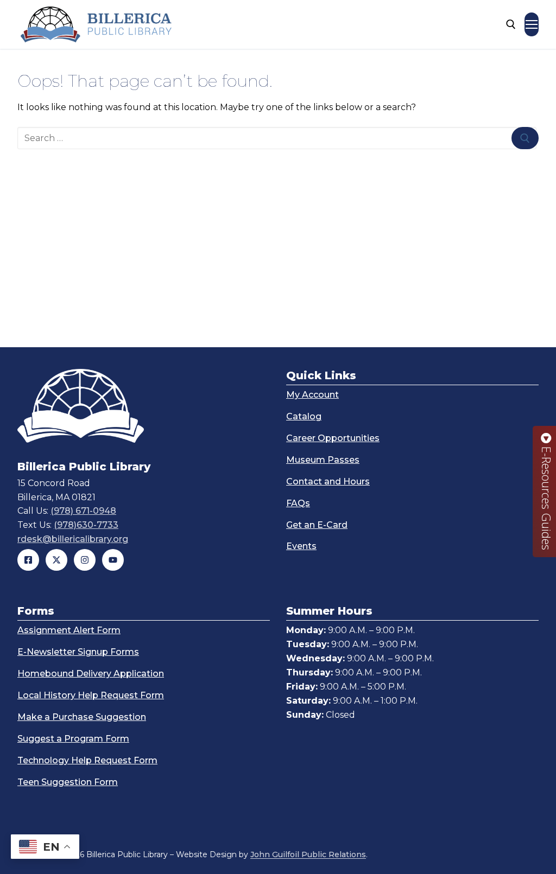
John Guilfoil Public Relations (308, 854)
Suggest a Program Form (73, 738)
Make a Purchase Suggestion (81, 717)
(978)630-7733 (86, 525)
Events (301, 546)
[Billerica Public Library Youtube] (113, 560)
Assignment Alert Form (69, 630)
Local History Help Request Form (90, 695)
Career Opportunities (333, 438)
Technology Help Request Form (87, 760)
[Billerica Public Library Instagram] (85, 560)
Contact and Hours (328, 481)
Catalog (303, 416)
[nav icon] (532, 24)
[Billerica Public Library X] (56, 560)
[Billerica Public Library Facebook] (28, 560)
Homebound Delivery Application (90, 673)
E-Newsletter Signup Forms (78, 652)
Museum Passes (322, 460)
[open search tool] (511, 24)
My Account (312, 395)
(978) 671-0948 (83, 511)
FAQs (298, 503)
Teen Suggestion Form (67, 782)
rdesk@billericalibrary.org (72, 539)
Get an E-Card (317, 525)
